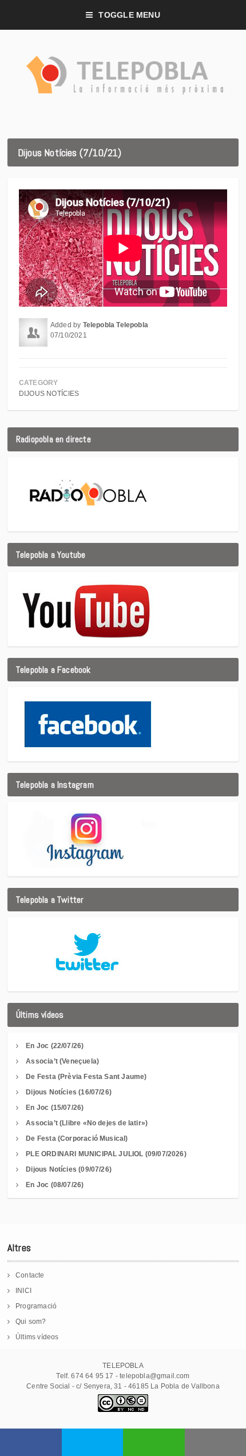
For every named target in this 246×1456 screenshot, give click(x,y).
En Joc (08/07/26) (55, 1185)
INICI (23, 1291)
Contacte (29, 1275)
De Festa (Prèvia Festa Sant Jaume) (86, 1077)
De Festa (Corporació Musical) (77, 1138)
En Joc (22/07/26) (55, 1046)
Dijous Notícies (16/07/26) (69, 1092)
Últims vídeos (36, 1337)
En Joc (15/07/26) (55, 1108)
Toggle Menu (129, 14)
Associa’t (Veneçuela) (62, 1061)
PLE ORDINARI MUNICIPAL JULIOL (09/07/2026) (106, 1154)
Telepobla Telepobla (115, 325)
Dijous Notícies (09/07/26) (69, 1169)
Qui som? (30, 1322)
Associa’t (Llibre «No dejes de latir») (87, 1123)
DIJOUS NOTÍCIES (49, 394)
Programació (36, 1306)
